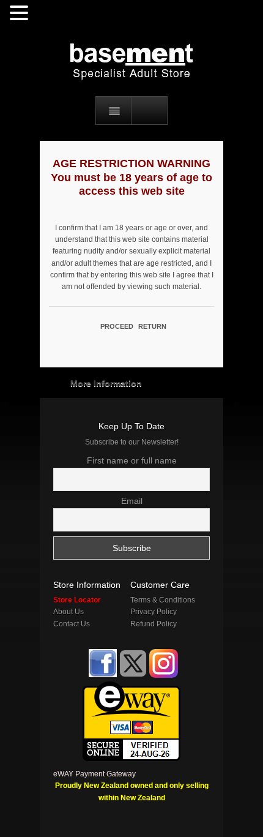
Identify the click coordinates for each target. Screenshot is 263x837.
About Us (68, 611)
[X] (133, 663)
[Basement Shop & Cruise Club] (102, 675)
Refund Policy (153, 624)
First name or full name (132, 460)
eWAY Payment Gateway (94, 774)
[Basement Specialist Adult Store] (131, 61)
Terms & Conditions (162, 600)
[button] (21, 13)
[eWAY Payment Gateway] (131, 687)
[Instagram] (163, 663)
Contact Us (71, 624)
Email (132, 501)
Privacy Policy (153, 611)
